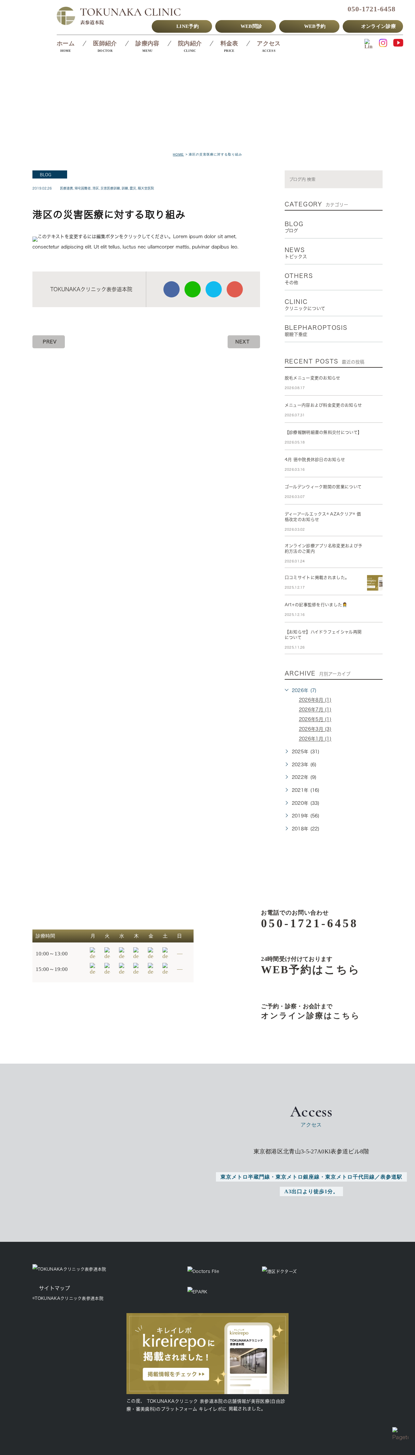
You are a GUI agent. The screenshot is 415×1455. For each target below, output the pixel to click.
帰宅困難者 (83, 188)
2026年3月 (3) (315, 729)
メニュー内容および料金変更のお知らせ (323, 405)
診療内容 (147, 43)
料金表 (229, 43)
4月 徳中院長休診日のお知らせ (315, 459)
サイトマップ (54, 1288)
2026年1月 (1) (315, 739)
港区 (95, 188)
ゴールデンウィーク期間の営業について (323, 487)
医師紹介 (105, 43)
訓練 (125, 188)
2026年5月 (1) (315, 719)
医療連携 (66, 188)
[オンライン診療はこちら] (300, 1011)
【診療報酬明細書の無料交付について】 (323, 432)
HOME (178, 154)
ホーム (66, 43)
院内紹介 (190, 43)
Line (192, 289)
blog (45, 175)
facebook (171, 289)
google (235, 289)
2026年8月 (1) (315, 700)
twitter (214, 289)
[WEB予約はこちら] (300, 965)
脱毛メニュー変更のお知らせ (312, 378)
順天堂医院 (146, 188)
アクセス (268, 43)
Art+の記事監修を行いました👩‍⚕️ (316, 605)
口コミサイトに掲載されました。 (317, 577)
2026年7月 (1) (315, 710)
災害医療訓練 (110, 188)
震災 (133, 188)
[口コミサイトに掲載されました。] (375, 583)
